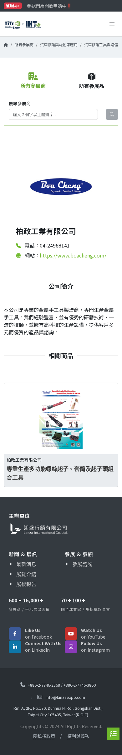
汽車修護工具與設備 (101, 44)
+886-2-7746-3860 (80, 685)
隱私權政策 (44, 736)
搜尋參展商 (20, 103)
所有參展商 (24, 44)
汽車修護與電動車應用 (59, 44)
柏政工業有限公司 (24, 459)
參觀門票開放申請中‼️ (49, 5)
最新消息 (26, 564)
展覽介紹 (26, 574)
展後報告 (26, 584)
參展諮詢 (82, 564)
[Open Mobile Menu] (111, 24)
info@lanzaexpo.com (65, 697)
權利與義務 (78, 736)
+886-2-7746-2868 (44, 685)
